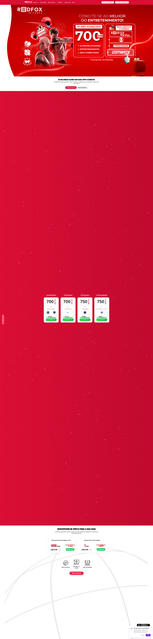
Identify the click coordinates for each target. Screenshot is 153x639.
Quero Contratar (76, 573)
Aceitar (148, 635)
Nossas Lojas (67, 2)
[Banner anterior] (2, 73)
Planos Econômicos (82, 87)
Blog (73, 2)
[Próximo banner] (150, 73)
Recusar (142, 635)
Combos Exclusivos (71, 87)
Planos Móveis (43, 2)
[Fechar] (150, 628)
